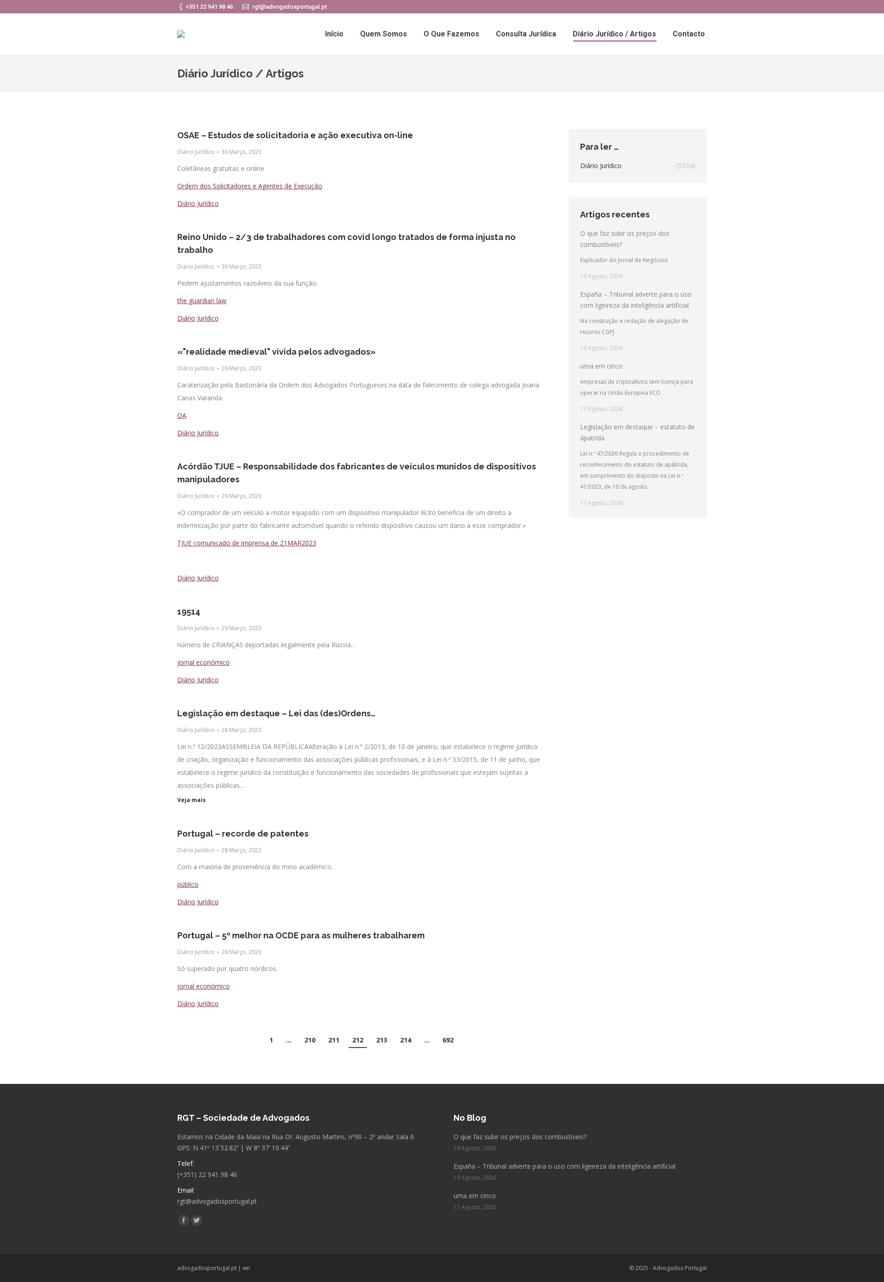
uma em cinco (601, 366)
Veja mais (191, 800)
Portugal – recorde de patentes (242, 833)
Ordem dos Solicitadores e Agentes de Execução (249, 185)
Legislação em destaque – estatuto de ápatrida (637, 432)
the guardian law (202, 300)
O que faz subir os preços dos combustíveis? (624, 239)
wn (246, 1268)
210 (309, 1040)
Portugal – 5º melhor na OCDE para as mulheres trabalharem (301, 935)
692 (448, 1040)
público (187, 884)
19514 (188, 611)
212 (357, 1040)
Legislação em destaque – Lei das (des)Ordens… (276, 713)
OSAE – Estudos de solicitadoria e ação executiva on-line (295, 135)
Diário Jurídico (196, 152)
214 (405, 1040)
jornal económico (203, 662)
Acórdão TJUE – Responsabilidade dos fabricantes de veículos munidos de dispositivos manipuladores (356, 473)
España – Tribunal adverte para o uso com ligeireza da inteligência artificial (636, 300)
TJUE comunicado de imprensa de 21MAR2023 (246, 543)
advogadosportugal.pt (207, 1268)
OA (181, 415)
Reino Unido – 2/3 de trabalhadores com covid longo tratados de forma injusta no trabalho (346, 243)
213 (381, 1040)
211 (333, 1040)
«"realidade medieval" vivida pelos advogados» (276, 352)
